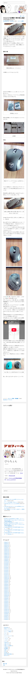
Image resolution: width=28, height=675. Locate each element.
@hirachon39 (12, 475)
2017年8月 (6, 564)
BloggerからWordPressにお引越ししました (13, 522)
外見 (4, 665)
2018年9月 (6, 559)
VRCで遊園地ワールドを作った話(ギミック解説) (14, 509)
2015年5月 (6, 602)
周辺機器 (16, 398)
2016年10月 (6, 578)
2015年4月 (6, 603)
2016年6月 (6, 584)
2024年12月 (6, 546)
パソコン (6, 637)
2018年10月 (6, 557)
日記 (5, 651)
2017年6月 (6, 567)
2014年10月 (6, 612)
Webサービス (7, 628)
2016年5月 (6, 585)
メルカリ (6, 640)
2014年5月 (6, 619)
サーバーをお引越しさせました (10, 502)
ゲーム (5, 634)
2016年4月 (6, 587)
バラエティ (6, 638)
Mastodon (6, 627)
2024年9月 (6, 547)
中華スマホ (6, 644)
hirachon (12, 21)
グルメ (5, 633)
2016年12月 (6, 575)
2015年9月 (6, 596)
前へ (20, 16)
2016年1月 (6, 591)
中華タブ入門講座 (8, 645)
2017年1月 (6, 574)
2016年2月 (6, 589)
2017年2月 (6, 573)
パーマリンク (9, 399)
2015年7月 (6, 599)
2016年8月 (6, 581)
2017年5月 (6, 568)
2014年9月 (6, 613)
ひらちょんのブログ (11, 479)
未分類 (5, 652)
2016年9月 (6, 580)
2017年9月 (6, 563)
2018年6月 (6, 560)
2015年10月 (6, 595)
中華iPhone (6, 642)
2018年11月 (6, 556)
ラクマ (5, 641)
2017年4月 (6, 570)
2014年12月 (6, 609)
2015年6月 (6, 601)
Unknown (9, 534)
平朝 (8, 531)
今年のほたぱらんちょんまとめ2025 (11, 503)
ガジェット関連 (11, 398)
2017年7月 (6, 566)
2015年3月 (6, 605)
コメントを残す (21, 21)
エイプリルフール (8, 630)
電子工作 (6, 655)
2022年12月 (6, 550)
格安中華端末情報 (8, 654)
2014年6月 (6, 617)
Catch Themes (19, 672)
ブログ (21, 473)
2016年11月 (6, 577)
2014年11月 (6, 610)
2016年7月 (6, 582)
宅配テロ (6, 649)
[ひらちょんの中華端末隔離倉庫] (14, 9)
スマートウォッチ (8, 635)
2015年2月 (6, 606)
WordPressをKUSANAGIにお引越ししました (13, 518)
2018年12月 (6, 554)
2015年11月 (6, 594)
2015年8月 (6, 598)
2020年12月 (6, 553)
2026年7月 (6, 542)
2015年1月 (6, 608)
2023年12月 (6, 549)
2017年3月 (6, 571)
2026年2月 (6, 543)
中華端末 (6, 647)
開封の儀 (5, 663)
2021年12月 (6, 552)
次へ (24, 16)
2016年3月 (6, 588)
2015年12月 (6, 592)
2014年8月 (6, 615)
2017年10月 (6, 561)
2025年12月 (6, 545)
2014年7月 (6, 616)
